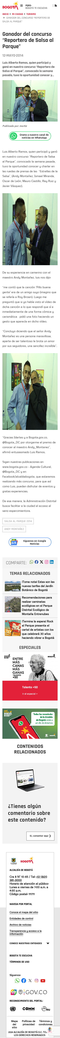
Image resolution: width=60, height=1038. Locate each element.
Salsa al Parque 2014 (18, 521)
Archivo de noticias (20, 924)
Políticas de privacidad (28, 1022)
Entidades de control (21, 918)
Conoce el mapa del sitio (24, 912)
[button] (31, 563)
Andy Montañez (14, 529)
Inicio (5, 14)
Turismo (31, 14)
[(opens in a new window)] (46, 563)
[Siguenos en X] (30, 980)
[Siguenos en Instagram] (36, 980)
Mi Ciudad (17, 14)
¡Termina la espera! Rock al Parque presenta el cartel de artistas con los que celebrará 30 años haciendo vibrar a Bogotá (38, 629)
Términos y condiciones (45, 1022)
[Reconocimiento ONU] (13, 1008)
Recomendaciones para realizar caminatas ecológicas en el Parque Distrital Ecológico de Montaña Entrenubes (37, 606)
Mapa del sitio (14, 1024)
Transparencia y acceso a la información (26, 932)
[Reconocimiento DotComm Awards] (28, 1008)
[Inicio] (10, 6)
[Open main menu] (21, 5)
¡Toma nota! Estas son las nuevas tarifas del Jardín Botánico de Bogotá (38, 586)
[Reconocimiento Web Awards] (46, 1008)
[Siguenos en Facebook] (17, 980)
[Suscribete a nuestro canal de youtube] (42, 980)
